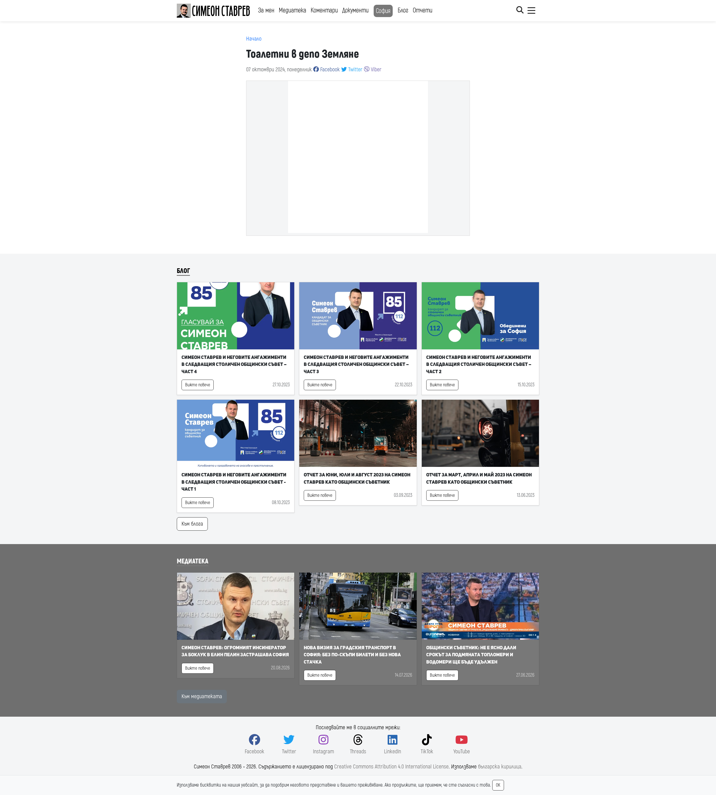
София (383, 11)
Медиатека (292, 10)
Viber (375, 69)
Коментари (324, 10)
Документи (355, 10)
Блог (403, 10)
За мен (266, 10)
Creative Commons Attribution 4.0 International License (391, 766)
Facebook (329, 69)
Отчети (422, 10)
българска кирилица (499, 766)
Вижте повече (197, 385)
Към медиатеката (202, 696)
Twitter (354, 69)
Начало (254, 38)
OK (498, 785)
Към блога (192, 523)
